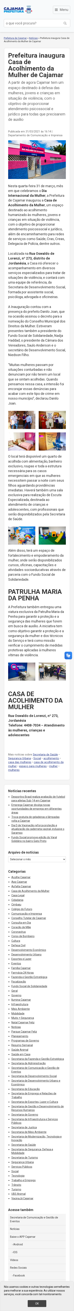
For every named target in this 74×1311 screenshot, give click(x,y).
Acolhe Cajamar (21, 877)
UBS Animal (18, 1193)
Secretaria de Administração (28, 1063)
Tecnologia (17, 1175)
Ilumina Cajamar (21, 999)
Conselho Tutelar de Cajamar (28, 918)
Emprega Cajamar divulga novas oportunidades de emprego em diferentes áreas (36, 808)
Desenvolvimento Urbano (26, 954)
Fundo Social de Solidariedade (29, 986)
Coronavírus (18, 931)
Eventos (16, 963)
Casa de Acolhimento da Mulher (30, 891)
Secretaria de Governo (24, 1114)
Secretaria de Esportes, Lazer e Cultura (34, 1101)
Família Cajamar (21, 968)
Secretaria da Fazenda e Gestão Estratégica (37, 1058)
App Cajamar (19, 881)
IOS (15, 1252)
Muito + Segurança (22, 1017)
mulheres (14, 770)
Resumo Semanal (22, 1045)
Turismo (16, 1189)
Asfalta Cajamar (21, 886)
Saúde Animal (19, 1049)
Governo (16, 995)
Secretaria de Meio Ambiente (28, 1132)
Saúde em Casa (20, 1054)
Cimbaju (16, 904)
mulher (53, 766)
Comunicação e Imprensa (26, 913)
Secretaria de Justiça (24, 1127)
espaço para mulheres (33, 766)
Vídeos (14, 1260)
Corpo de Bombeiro (23, 936)
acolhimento (51, 758)
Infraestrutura (19, 1004)
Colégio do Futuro (21, 909)
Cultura (15, 940)
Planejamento (19, 1036)
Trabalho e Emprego (23, 1180)
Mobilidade (17, 1013)
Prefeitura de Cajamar (18, 9)
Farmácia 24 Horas (22, 972)
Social (37, 758)
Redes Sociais (18, 1267)
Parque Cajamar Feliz (24, 1031)
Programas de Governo (25, 1040)
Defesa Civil (18, 945)
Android (18, 1244)
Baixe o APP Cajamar (22, 1236)
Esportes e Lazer (21, 958)
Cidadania (17, 899)
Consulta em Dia (21, 922)
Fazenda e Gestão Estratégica (29, 977)
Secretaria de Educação (25, 1089)
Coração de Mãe (21, 927)
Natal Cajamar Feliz (23, 1022)
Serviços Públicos (21, 1166)
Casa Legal (17, 895)
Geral (14, 990)
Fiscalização (18, 981)
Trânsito (16, 1184)
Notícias (33, 38)
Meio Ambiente (20, 1008)
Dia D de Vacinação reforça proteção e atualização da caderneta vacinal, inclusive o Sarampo (37, 829)
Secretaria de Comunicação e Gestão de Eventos (34, 1219)
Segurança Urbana (19, 758)
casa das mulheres (19, 762)
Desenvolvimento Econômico (28, 949)
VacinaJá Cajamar (22, 1198)
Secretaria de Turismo (24, 1157)
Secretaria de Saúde (45, 754)
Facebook (19, 1275)
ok (37, 1303)
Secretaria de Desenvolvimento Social (34, 1076)
